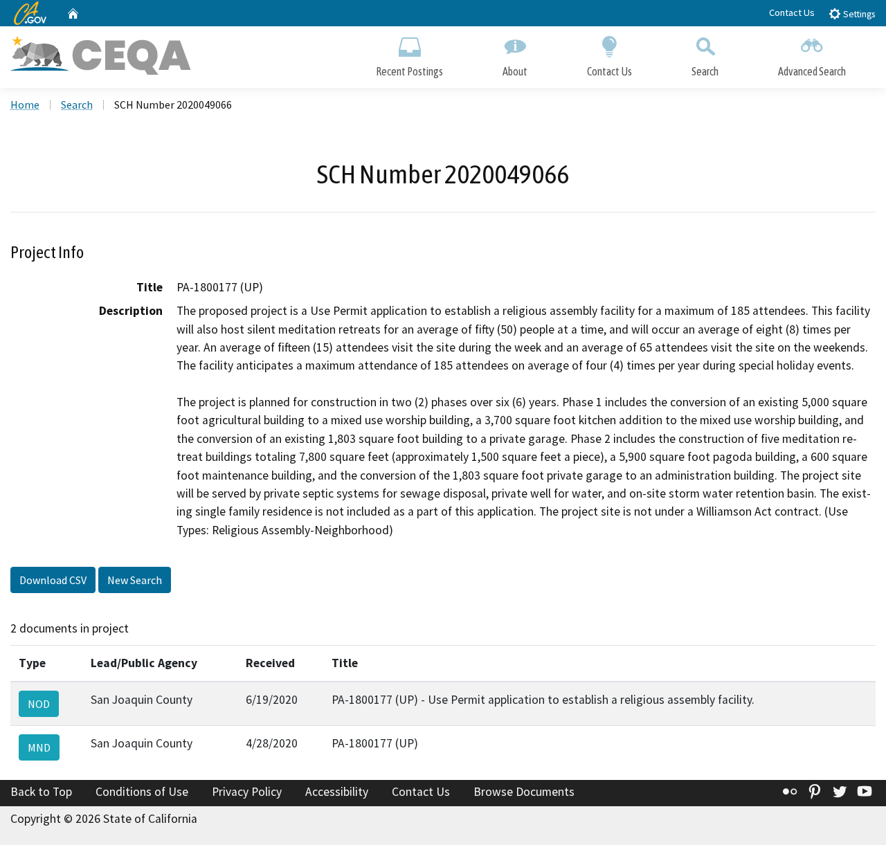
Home (24, 104)
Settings (858, 14)
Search (704, 71)
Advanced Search (812, 71)
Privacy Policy (247, 791)
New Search (134, 580)
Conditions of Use (142, 791)
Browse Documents (524, 791)
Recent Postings (409, 71)
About (515, 71)
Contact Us (792, 12)
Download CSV (53, 580)
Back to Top (41, 791)
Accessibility (336, 791)
